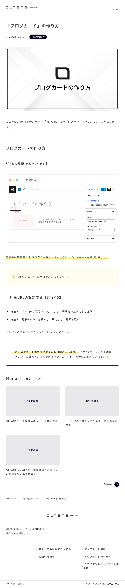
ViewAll (108, 484)
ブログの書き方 (27, 498)
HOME (9, 498)
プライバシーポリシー (16, 584)
